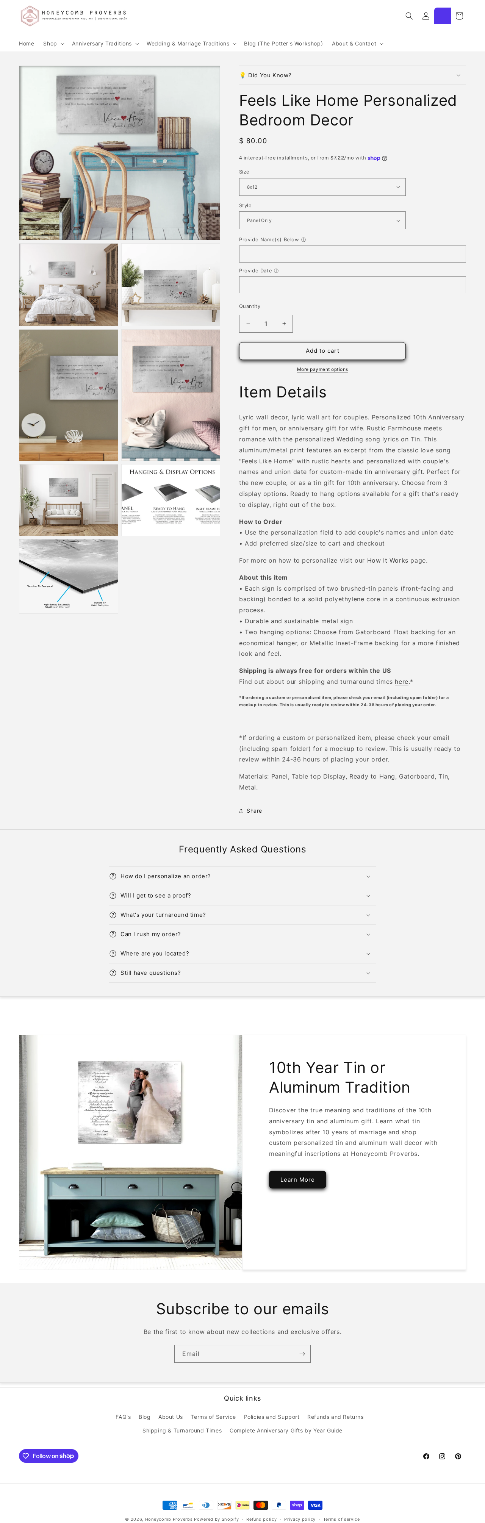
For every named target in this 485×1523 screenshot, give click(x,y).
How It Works (387, 560)
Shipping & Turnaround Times (182, 1430)
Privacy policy (300, 1518)
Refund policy (261, 1518)
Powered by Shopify (216, 1519)
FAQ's (123, 1417)
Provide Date (255, 270)
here (401, 681)
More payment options (322, 369)
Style (245, 205)
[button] (53, 44)
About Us (170, 1417)
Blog (144, 1417)
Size (244, 172)
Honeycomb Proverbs (169, 1519)
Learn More (297, 1179)
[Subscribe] (302, 1354)
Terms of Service (213, 1417)
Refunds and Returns (335, 1417)
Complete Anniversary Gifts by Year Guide (286, 1430)
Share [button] (254, 810)
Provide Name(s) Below (269, 239)
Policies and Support (272, 1417)
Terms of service (341, 1518)
